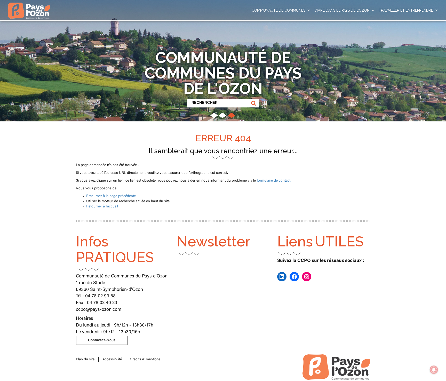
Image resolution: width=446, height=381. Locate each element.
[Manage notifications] (434, 370)
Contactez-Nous (101, 340)
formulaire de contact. (274, 181)
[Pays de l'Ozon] (29, 6)
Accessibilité (112, 359)
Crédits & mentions (145, 359)
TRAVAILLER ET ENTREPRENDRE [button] (406, 10)
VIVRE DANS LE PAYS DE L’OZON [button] (342, 10)
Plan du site (85, 359)
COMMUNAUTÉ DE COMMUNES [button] (278, 10)
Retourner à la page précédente (111, 196)
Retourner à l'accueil (102, 206)
